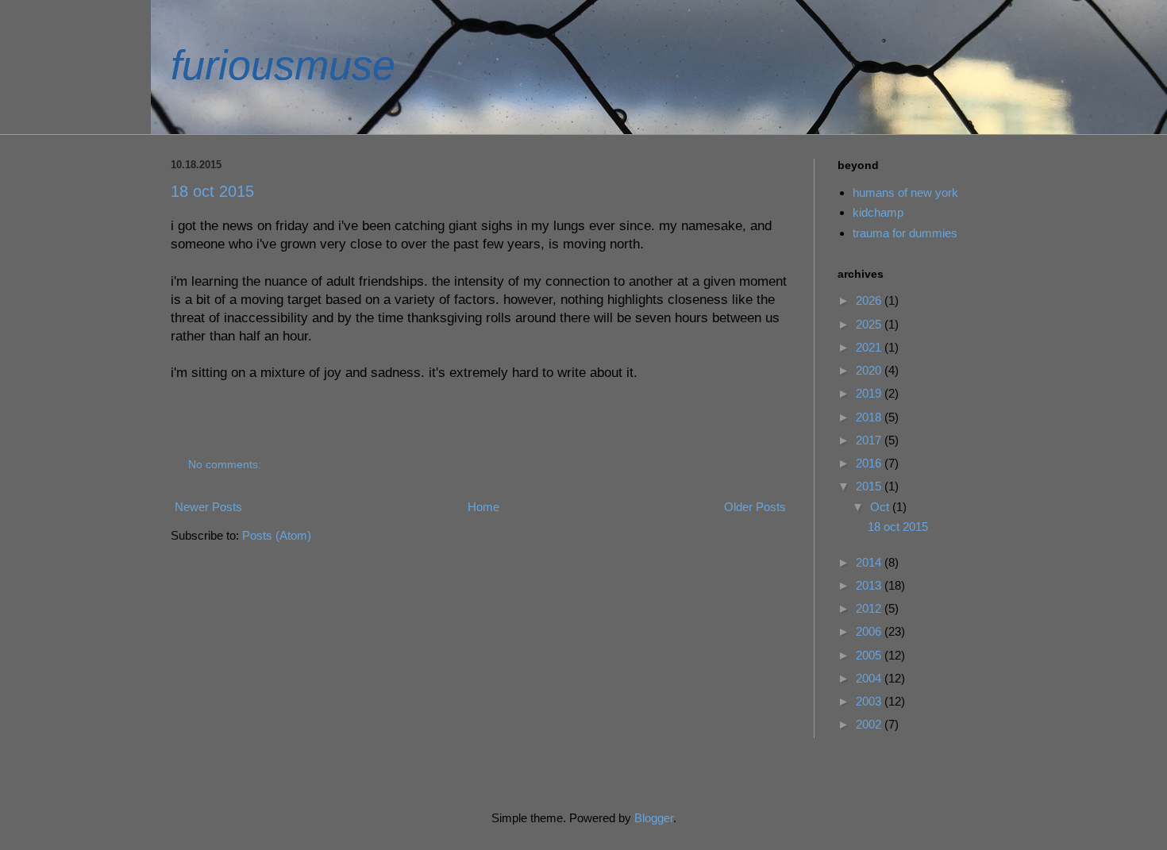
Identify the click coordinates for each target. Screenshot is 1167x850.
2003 (870, 701)
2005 (870, 655)
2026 (870, 300)
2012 (870, 608)
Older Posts (755, 506)
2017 (870, 440)
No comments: (226, 465)
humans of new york (905, 192)
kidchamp (878, 212)
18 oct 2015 (212, 191)
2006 (870, 631)
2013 (870, 585)
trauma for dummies (905, 233)
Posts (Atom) (276, 535)
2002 (870, 724)
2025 (870, 324)
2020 (870, 370)
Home (483, 506)
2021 (870, 347)
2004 (870, 678)
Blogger (653, 818)
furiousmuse (283, 65)
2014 (870, 562)
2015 (870, 486)
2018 (870, 417)
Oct (881, 506)
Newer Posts (208, 506)
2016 (870, 463)
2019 (870, 393)
